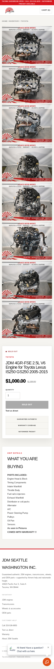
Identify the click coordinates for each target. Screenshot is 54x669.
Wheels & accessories (11, 608)
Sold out (27, 405)
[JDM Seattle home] (18, 10)
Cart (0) (46, 10)
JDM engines (7, 600)
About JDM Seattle (10, 639)
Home (4, 21)
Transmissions (8, 604)
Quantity (10, 390)
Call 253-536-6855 (9, 625)
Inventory (14, 21)
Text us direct (12, 411)
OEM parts (6, 613)
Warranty (6, 634)
